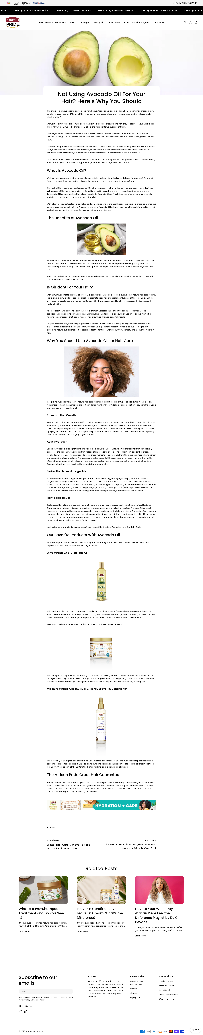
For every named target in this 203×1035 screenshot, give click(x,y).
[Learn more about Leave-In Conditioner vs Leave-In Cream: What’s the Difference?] (101, 890)
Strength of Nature (34, 1031)
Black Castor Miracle (168, 994)
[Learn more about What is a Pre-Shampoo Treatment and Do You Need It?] (43, 890)
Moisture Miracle (166, 985)
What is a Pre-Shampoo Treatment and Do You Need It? (42, 913)
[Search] (185, 22)
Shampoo (134, 993)
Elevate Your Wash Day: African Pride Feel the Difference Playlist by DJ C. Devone (156, 915)
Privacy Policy (24, 1000)
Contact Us (166, 999)
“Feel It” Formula (166, 981)
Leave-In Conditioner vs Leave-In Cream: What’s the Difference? (100, 913)
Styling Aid (135, 997)
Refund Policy (52, 997)
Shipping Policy (38, 1000)
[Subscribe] (70, 991)
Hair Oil (133, 988)
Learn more (24, 931)
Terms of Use (65, 997)
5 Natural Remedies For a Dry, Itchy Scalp (122, 527)
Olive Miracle (165, 990)
